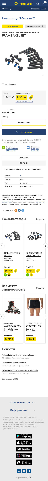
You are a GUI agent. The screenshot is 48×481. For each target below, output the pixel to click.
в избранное (10, 84)
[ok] (15, 210)
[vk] (19, 210)
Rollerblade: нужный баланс (14, 362)
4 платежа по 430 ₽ (24, 101)
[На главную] (24, 3)
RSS (16, 379)
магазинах (40, 202)
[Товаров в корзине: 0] (43, 4)
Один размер (24, 122)
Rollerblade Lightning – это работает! (19, 355)
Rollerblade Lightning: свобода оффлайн (20, 370)
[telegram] (22, 210)
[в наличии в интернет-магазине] (9, 274)
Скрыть (40, 219)
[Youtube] (24, 471)
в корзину (26, 132)
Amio (29, 477)
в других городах (35, 149)
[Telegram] (29, 471)
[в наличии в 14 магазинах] (5, 274)
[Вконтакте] (19, 471)
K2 (21, 175)
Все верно (13, 26)
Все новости (7, 379)
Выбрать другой (35, 26)
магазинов (6, 202)
